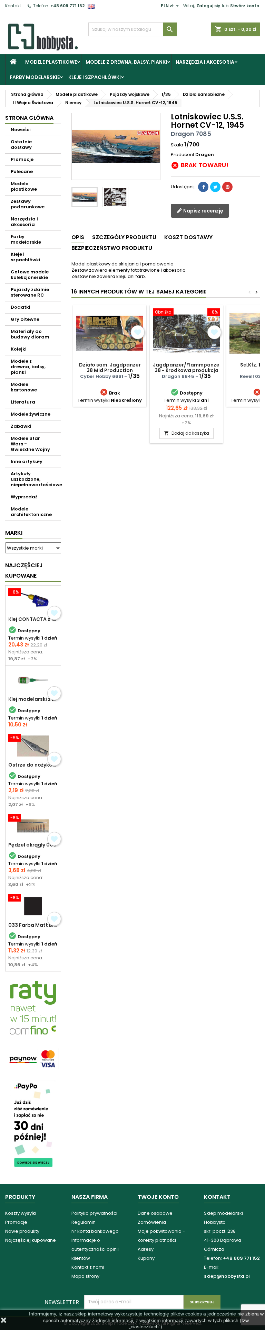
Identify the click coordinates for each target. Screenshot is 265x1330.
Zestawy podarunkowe (28, 204)
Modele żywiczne (30, 414)
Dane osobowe (155, 1213)
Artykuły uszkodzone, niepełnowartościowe (36, 479)
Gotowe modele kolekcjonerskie (30, 275)
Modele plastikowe (51, 61)
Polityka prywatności (94, 1213)
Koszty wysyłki (20, 1213)
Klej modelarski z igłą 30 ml (33, 699)
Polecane (22, 171)
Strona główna (29, 118)
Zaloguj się (208, 6)
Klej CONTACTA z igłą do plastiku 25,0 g (33, 619)
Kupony (146, 1258)
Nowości (21, 129)
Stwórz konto (244, 6)
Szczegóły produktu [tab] (124, 237)
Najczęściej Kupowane (24, 570)
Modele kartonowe (24, 387)
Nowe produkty (22, 1231)
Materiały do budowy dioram (30, 334)
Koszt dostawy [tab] (188, 237)
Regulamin (83, 1222)
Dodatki (20, 307)
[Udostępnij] (203, 187)
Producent (182, 155)
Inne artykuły (26, 461)
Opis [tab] (77, 237)
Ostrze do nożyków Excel (33, 765)
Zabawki (21, 426)
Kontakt (13, 6)
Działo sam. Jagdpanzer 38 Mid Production (110, 367)
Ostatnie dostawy (21, 144)
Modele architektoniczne (31, 512)
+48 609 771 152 (67, 6)
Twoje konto (158, 1197)
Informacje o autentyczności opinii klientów (95, 1249)
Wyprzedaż (24, 497)
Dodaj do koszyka (186, 433)
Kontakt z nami (87, 1267)
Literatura (23, 402)
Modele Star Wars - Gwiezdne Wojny (30, 444)
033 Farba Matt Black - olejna (33, 925)
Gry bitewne (25, 319)
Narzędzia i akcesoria (205, 61)
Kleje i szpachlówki (94, 77)
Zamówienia (152, 1222)
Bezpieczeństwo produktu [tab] (111, 248)
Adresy (146, 1249)
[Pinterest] (227, 187)
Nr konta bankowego (95, 1231)
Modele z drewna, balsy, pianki (126, 61)
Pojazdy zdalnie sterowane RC (30, 292)
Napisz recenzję (202, 210)
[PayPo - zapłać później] (33, 1124)
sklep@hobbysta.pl (227, 1276)
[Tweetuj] (215, 187)
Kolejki (19, 349)
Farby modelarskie (35, 77)
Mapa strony (85, 1276)
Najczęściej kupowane (30, 1240)
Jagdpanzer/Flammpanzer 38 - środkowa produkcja (187, 367)
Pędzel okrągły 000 (32, 845)
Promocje (22, 159)
